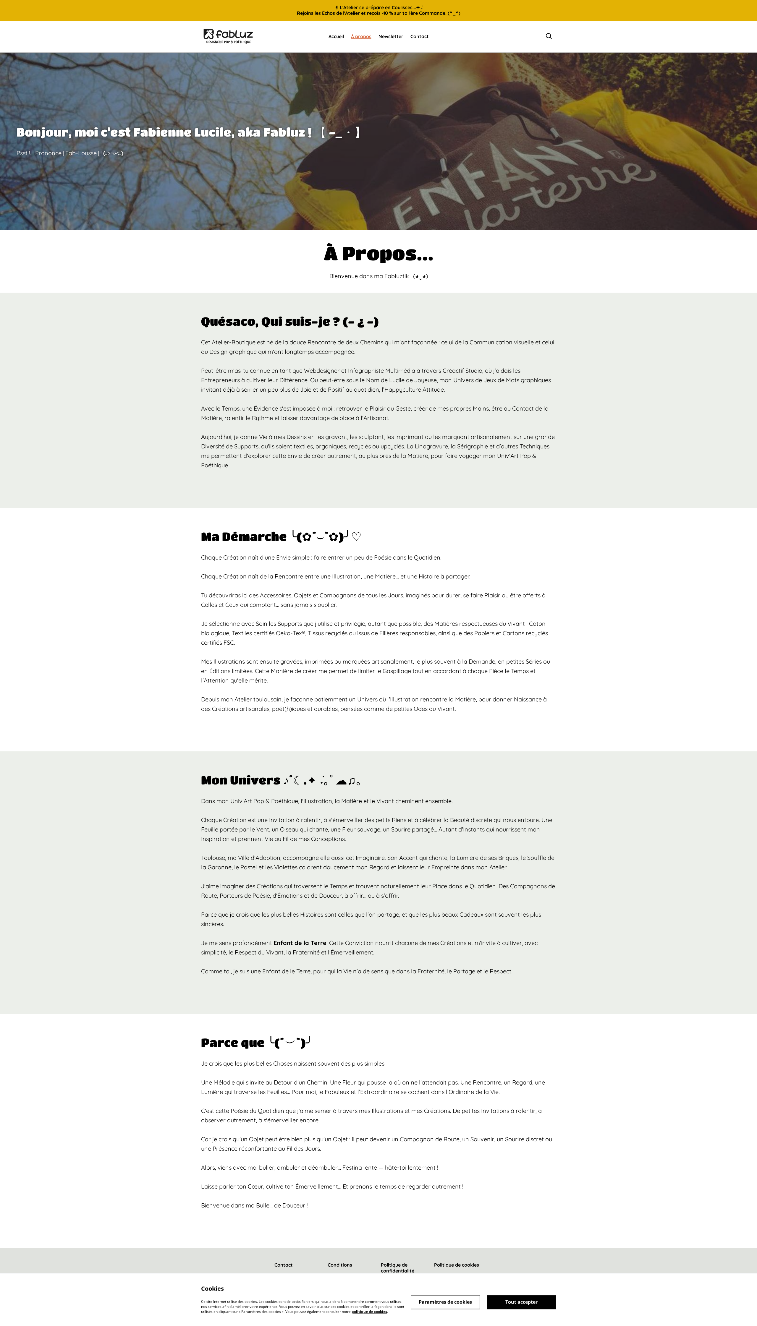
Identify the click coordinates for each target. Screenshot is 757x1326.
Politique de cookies (456, 1265)
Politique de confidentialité (397, 1267)
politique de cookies (369, 1311)
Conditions (340, 1265)
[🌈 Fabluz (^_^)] (228, 36)
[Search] (549, 36)
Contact (283, 1265)
